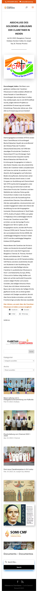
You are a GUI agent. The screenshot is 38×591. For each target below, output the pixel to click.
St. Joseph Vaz (19, 471)
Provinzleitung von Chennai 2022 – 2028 (17, 435)
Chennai (28, 38)
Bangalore (20, 38)
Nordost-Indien (18, 41)
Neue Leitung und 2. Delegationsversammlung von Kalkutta (18, 399)
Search (19, 567)
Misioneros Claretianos (13, 585)
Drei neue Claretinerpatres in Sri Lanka (18, 469)
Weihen (27, 471)
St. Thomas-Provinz (20, 43)
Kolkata (9, 41)
